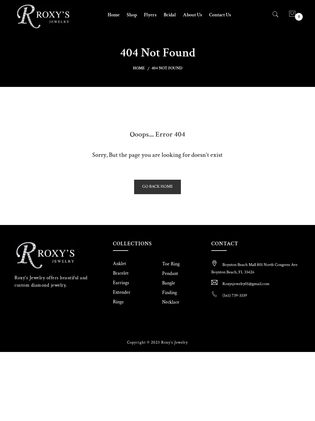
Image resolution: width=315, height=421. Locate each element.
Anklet (119, 263)
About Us (192, 15)
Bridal (170, 15)
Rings (118, 302)
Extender (121, 292)
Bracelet (121, 273)
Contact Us (220, 15)
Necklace (170, 302)
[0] (292, 14)
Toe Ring (171, 264)
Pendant (170, 273)
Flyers (150, 15)
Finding (169, 292)
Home (114, 15)
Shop (132, 15)
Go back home (157, 186)
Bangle (168, 283)
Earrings (121, 283)
